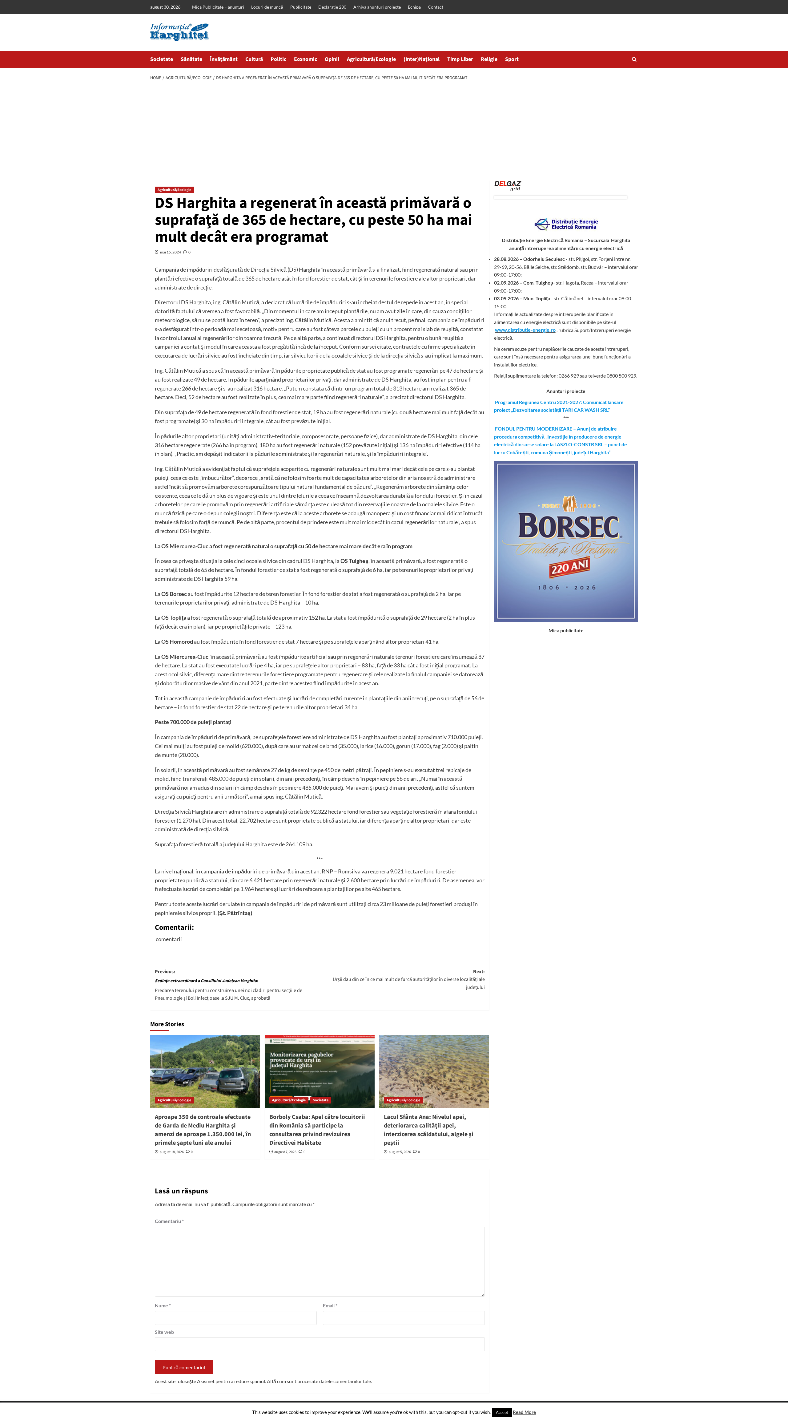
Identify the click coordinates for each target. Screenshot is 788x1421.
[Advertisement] (394, 131)
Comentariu (169, 1221)
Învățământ (224, 59)
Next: (409, 979)
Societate (161, 59)
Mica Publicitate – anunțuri (218, 7)
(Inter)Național (422, 59)
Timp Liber (460, 59)
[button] (634, 59)
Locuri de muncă (267, 7)
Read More (524, 1412)
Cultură (254, 59)
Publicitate (300, 7)
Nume (163, 1305)
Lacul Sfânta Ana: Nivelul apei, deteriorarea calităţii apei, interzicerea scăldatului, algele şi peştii (428, 1130)
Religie (489, 59)
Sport (512, 59)
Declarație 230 (332, 7)
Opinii (332, 59)
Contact (435, 7)
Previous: (228, 985)
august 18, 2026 (172, 1152)
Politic (278, 59)
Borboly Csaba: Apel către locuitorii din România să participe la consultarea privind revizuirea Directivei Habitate (317, 1130)
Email (330, 1305)
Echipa (414, 7)
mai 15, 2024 (170, 252)
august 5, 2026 (400, 1152)
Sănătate (191, 59)
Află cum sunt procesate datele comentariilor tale (319, 1381)
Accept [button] (502, 1412)
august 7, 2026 (285, 1152)
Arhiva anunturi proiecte (377, 7)
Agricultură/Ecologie (371, 59)
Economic (305, 59)
